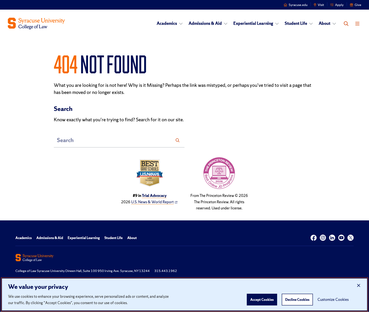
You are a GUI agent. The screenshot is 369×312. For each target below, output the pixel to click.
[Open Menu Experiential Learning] (277, 23)
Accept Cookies (262, 299)
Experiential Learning (253, 23)
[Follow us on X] (350, 237)
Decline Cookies (297, 299)
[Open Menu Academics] (181, 23)
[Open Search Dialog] (346, 23)
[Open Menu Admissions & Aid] (225, 23)
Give (358, 5)
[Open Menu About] (334, 23)
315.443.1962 (165, 271)
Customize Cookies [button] (333, 299)
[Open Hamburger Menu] (357, 23)
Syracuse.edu (298, 5)
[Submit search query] (177, 140)
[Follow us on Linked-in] (332, 237)
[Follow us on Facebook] (314, 237)
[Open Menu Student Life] (311, 23)
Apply (339, 5)
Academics (167, 23)
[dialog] (184, 295)
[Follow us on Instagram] (323, 237)
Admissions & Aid (205, 23)
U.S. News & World (152, 201)
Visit (321, 5)
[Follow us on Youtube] (341, 237)
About (324, 23)
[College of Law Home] (36, 23)
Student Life (296, 23)
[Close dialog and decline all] (358, 285)
